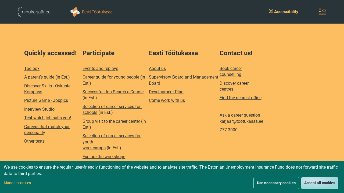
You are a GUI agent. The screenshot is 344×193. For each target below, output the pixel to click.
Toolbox (32, 68)
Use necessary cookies (276, 183)
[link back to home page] (34, 11)
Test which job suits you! (47, 117)
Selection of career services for (112, 106)
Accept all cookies (319, 183)
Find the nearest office (240, 97)
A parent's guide (39, 77)
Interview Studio (39, 109)
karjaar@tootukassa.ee (241, 121)
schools (90, 112)
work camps (94, 147)
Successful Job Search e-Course (113, 91)
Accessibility (285, 11)
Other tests (34, 141)
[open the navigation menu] (322, 11)
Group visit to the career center (111, 121)
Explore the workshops (104, 156)
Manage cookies (17, 183)
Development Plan (166, 91)
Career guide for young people (111, 77)
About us (157, 68)
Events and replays (100, 68)
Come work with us (167, 100)
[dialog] (172, 177)
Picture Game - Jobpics (46, 100)
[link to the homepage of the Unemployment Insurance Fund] (91, 11)
